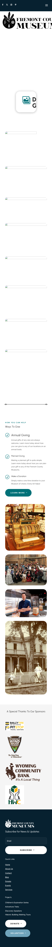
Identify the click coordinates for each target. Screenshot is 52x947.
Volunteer (17, 933)
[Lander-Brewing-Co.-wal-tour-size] (26, 225)
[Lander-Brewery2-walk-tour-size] (26, 258)
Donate (8, 881)
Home (7, 865)
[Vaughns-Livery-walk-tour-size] (26, 351)
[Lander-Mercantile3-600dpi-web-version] (21, 133)
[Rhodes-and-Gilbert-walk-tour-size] (26, 168)
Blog (7, 877)
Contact (8, 873)
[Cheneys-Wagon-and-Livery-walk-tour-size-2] (26, 199)
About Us (9, 869)
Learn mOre (17, 493)
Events (8, 885)
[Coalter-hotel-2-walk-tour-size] (26, 287)
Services (8, 890)
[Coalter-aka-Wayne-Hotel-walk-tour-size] (26, 321)
